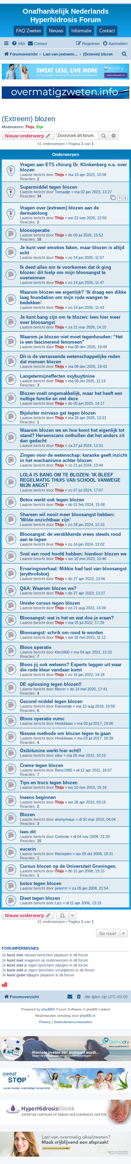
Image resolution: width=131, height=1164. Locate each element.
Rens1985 (63, 770)
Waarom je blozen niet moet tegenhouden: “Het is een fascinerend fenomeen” (71, 339)
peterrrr (61, 888)
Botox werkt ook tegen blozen (52, 499)
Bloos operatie (35, 647)
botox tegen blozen (40, 883)
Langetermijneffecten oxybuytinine (57, 376)
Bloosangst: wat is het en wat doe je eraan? (67, 617)
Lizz (58, 903)
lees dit (28, 831)
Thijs (29, 127)
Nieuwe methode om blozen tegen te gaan (65, 733)
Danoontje (63, 706)
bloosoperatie (35, 230)
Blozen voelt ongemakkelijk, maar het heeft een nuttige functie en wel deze (71, 396)
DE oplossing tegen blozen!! (50, 684)
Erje (39, 127)
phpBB (47, 1009)
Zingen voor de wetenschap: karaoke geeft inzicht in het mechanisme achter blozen (73, 458)
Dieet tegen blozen (40, 898)
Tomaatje (62, 192)
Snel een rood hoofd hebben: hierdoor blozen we (73, 554)
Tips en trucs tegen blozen (49, 782)
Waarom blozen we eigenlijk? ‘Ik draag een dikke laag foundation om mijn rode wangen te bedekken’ (73, 297)
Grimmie (62, 836)
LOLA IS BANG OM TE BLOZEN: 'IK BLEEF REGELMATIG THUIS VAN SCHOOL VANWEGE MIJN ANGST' (70, 480)
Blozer (60, 689)
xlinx (59, 755)
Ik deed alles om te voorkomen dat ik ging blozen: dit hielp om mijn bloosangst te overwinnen (65, 272)
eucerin (28, 849)
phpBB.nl (87, 1015)
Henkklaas (64, 723)
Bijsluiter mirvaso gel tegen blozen (58, 413)
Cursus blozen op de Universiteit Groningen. (68, 866)
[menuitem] (18, 43)
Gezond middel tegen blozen (51, 701)
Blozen (27, 814)
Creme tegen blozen (41, 765)
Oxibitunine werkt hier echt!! (50, 750)
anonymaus (65, 819)
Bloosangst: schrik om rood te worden (61, 632)
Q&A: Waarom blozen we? (48, 588)
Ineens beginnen (38, 797)
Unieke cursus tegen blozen (50, 603)
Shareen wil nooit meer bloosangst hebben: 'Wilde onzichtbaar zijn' (67, 517)
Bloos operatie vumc (42, 718)
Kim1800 (62, 652)
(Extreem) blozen (28, 119)
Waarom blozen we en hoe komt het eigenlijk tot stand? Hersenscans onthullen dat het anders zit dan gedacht (72, 435)
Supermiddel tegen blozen (48, 187)
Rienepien (63, 854)
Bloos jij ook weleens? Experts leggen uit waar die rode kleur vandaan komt (71, 667)
